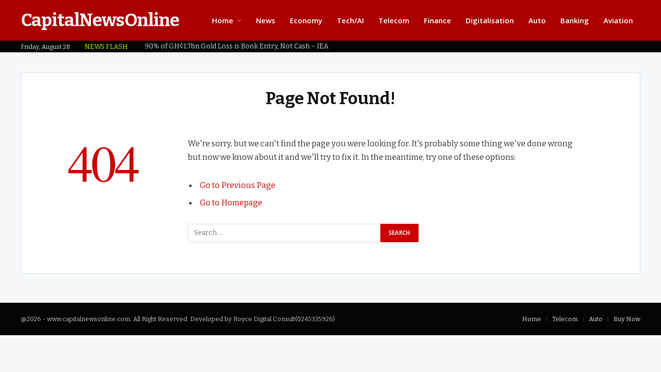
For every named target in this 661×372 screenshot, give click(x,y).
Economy (306, 20)
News (265, 20)
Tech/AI (350, 20)
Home (222, 20)
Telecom (393, 20)
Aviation (618, 20)
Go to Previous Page (237, 185)
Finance (437, 20)
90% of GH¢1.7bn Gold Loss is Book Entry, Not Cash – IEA (237, 46)
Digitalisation (490, 20)
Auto (537, 20)
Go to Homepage (231, 202)
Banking (574, 20)
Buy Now (627, 319)
